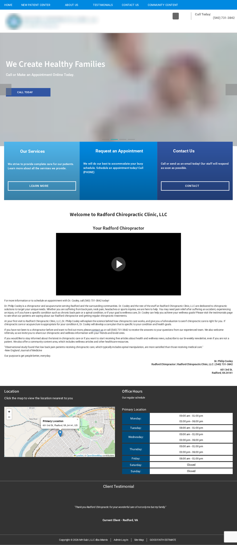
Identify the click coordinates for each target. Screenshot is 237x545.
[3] (122, 142)
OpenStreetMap (94, 455)
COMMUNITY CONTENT (163, 4)
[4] (131, 142)
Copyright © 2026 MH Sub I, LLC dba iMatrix (83, 540)
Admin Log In (121, 540)
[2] (114, 142)
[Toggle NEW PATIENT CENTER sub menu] (54, 4)
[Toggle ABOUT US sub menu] (82, 4)
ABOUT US (71, 4)
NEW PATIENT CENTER (35, 4)
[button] (118, 264)
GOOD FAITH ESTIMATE (163, 540)
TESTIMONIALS (103, 4)
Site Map (139, 540)
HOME (8, 4)
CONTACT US (130, 4)
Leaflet (79, 455)
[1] (105, 142)
